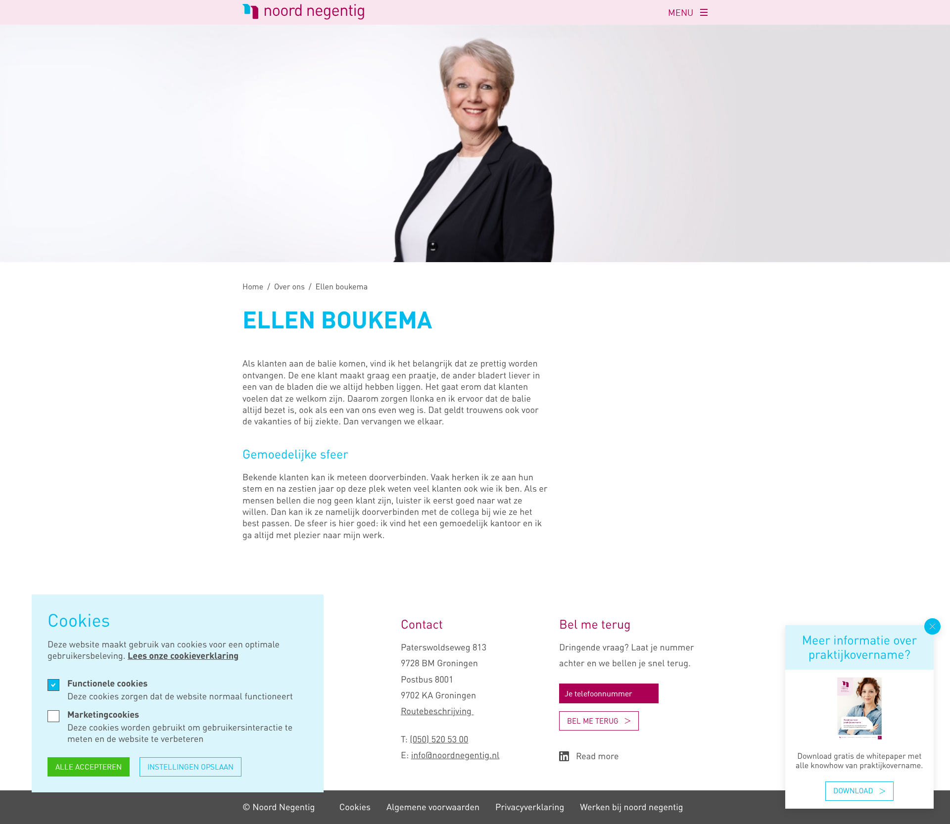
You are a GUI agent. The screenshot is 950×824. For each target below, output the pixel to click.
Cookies (355, 807)
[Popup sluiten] (932, 626)
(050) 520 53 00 (439, 739)
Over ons (289, 286)
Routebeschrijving (437, 711)
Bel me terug (592, 720)
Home (252, 286)
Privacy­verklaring (529, 807)
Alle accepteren (88, 766)
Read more (597, 756)
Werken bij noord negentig (631, 807)
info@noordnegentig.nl (455, 755)
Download (853, 790)
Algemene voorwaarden (432, 807)
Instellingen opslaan (190, 766)
